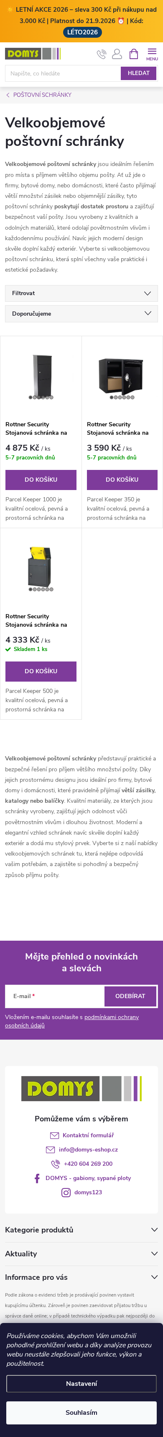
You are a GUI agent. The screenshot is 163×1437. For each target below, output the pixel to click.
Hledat (139, 73)
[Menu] (152, 53)
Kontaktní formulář (88, 1135)
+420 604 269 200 (88, 1164)
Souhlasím (81, 1412)
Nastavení (81, 1383)
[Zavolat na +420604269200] (102, 54)
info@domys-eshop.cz (88, 1150)
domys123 (88, 1192)
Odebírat (130, 996)
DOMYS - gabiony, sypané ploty (88, 1178)
